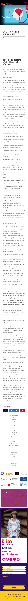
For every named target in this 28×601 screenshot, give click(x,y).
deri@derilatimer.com (10, 554)
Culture (14, 419)
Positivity (14, 450)
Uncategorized (14, 463)
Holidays (14, 428)
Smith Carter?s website (10, 247)
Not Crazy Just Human (14, 445)
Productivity (14, 452)
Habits (14, 421)
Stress (14, 458)
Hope (14, 430)
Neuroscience (14, 443)
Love (14, 434)
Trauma (14, 461)
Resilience (14, 454)
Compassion (14, 417)
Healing (14, 425)
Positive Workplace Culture (14, 447)
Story (14, 456)
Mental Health (14, 436)
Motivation (14, 441)
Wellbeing (14, 465)
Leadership (14, 432)
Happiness (14, 423)
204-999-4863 (7, 552)
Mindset (14, 439)
